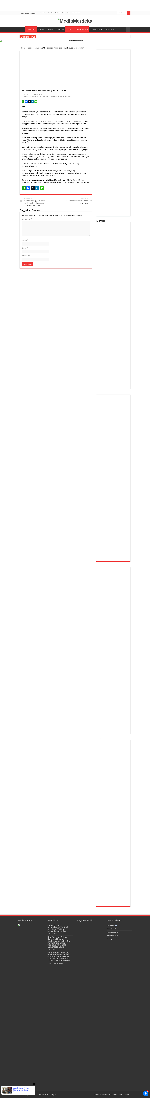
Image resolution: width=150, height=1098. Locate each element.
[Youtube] (116, 13)
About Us (43, 13)
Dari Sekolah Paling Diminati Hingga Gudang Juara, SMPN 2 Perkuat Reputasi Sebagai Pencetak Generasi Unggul (58, 942)
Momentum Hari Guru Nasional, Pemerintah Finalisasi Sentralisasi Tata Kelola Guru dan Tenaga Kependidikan (58, 956)
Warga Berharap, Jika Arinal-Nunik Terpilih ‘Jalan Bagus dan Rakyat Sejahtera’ (34, 202)
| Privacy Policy (124, 1094)
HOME (22, 29)
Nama (25, 240)
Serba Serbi (109, 29)
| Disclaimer (112, 1094)
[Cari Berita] (128, 13)
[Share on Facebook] (26, 101)
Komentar (27, 219)
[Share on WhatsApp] (23, 101)
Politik (69, 29)
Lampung (54, 96)
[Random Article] (128, 29)
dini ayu (27, 94)
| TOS (104, 1094)
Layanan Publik (96, 29)
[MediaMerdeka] (75, 20)
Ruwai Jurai (31, 29)
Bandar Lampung (35, 48)
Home (23, 48)
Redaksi (50, 13)
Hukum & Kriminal (81, 29)
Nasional (50, 29)
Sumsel (40, 29)
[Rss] (109, 13)
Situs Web (26, 256)
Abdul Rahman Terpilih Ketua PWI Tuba (77, 201)
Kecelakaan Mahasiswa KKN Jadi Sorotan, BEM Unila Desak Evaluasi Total (57, 928)
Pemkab (60, 29)
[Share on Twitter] (29, 101)
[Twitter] (113, 13)
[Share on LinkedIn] (32, 101)
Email (25, 248)
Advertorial (76, 13)
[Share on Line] (35, 101)
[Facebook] (111, 13)
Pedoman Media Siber (62, 13)
